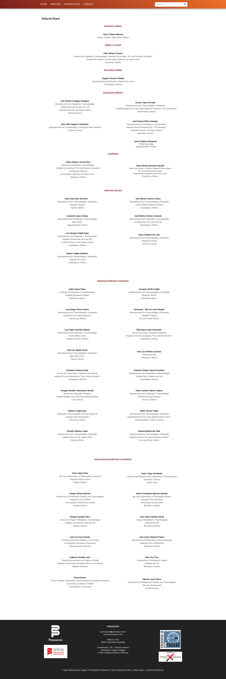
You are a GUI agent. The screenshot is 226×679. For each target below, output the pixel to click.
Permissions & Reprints (99, 670)
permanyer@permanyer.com (113, 631)
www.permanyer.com (113, 634)
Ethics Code (138, 670)
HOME (43, 4)
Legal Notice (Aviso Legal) (74, 670)
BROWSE (56, 4)
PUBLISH (88, 4)
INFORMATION (72, 4)
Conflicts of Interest (154, 670)
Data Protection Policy (121, 670)
